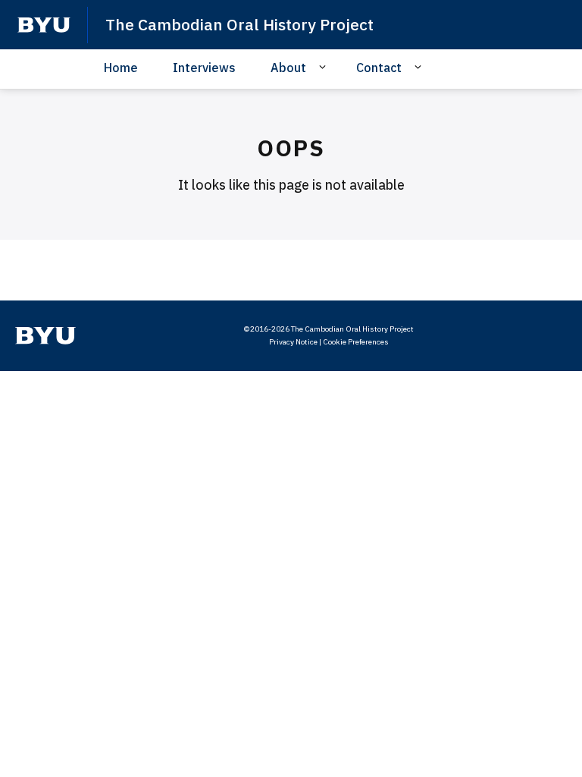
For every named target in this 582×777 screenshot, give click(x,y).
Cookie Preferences (356, 342)
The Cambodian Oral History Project (239, 24)
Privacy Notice (293, 342)
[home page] (43, 25)
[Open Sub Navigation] (324, 66)
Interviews (204, 67)
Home (121, 67)
